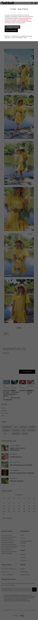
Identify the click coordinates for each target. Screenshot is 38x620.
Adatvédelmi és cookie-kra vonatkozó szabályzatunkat (18, 19)
